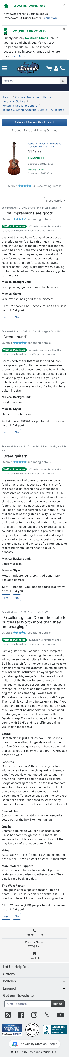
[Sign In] (56, 68)
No (17, 317)
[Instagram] (34, 1016)
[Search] (63, 80)
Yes (6, 317)
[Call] (62, 68)
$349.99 (35, 151)
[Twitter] (47, 1016)
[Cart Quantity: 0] (49, 68)
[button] (5, 68)
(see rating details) (49, 186)
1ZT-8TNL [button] (34, 944)
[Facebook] (21, 1016)
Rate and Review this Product (34, 122)
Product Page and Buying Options (34, 130)
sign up (58, 1004)
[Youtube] (60, 1016)
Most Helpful (54, 200)
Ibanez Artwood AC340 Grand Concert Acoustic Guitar (44, 145)
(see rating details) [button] (39, 219)
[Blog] (8, 1016)
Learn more (50, 18)
